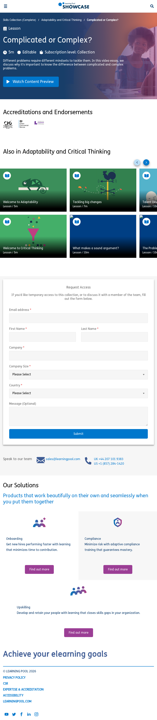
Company (24, 348)
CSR (5, 683)
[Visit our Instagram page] (36, 714)
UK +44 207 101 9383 (109, 459)
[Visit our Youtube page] (6, 714)
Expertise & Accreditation (23, 689)
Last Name (97, 329)
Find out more (39, 569)
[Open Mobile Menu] (5, 6)
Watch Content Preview (33, 82)
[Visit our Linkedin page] (29, 714)
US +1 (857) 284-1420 (109, 463)
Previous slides (138, 163)
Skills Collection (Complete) (19, 20)
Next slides (147, 163)
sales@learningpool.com (63, 459)
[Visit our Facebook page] (21, 714)
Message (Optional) (22, 403)
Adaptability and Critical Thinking (61, 20)
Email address (28, 310)
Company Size (28, 366)
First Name (26, 329)
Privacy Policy (14, 677)
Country (23, 385)
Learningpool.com (17, 701)
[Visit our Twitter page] (14, 714)
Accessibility (13, 695)
